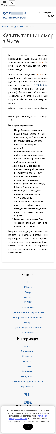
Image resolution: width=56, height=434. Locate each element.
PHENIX (28, 302)
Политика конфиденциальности (27, 381)
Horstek (28, 297)
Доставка (27, 356)
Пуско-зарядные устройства (28, 327)
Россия (28, 402)
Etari (28, 282)
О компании (27, 351)
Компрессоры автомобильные (28, 317)
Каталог (37, 235)
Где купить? (27, 376)
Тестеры (28, 322)
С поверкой (28, 307)
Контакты (27, 371)
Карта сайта (27, 386)
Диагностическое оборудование (28, 312)
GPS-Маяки (28, 332)
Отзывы (27, 366)
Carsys (28, 292)
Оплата (27, 361)
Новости (27, 346)
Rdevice (28, 287)
